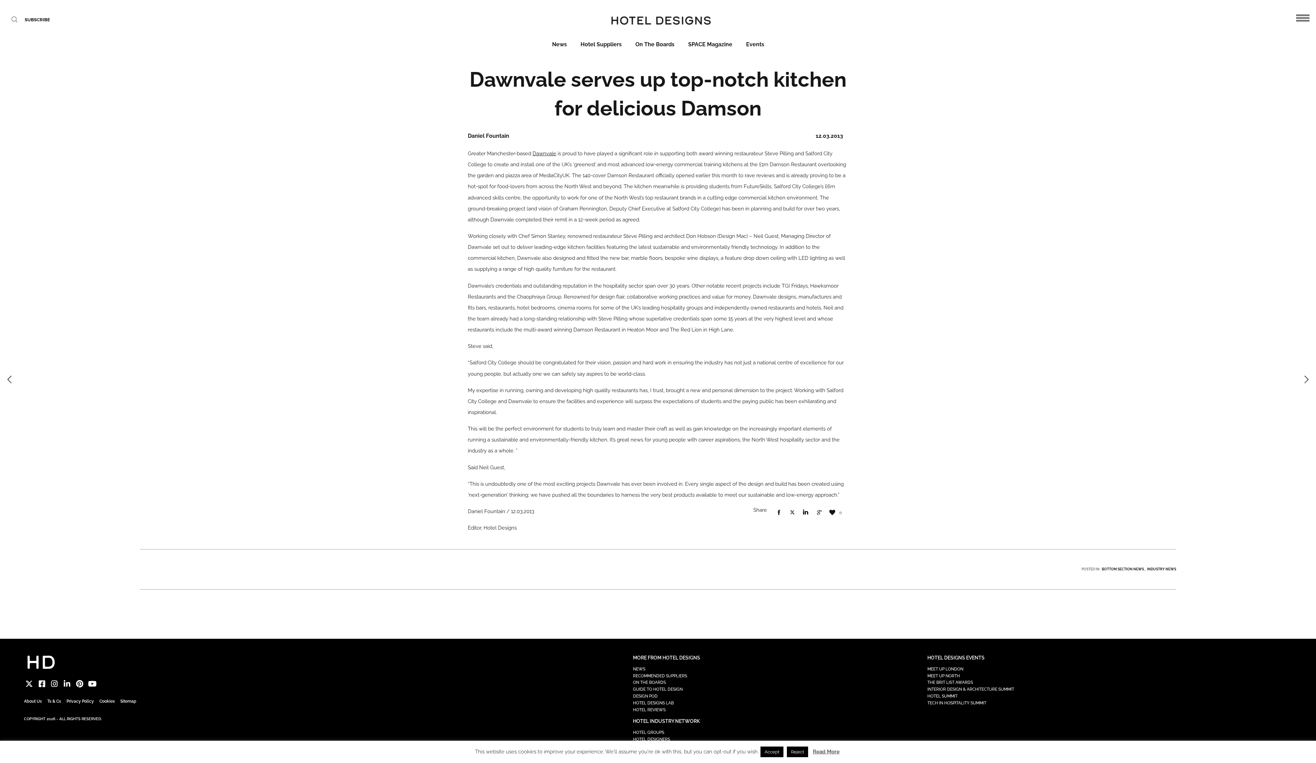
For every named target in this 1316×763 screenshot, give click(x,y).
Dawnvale (544, 153)
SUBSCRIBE (37, 19)
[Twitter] (29, 684)
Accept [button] (772, 751)
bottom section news (1123, 569)
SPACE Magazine (710, 44)
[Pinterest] (79, 684)
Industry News (1161, 569)
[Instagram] (54, 684)
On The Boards (654, 44)
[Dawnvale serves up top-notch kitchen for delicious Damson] (779, 513)
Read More (826, 752)
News (559, 44)
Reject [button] (797, 751)
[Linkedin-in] (67, 684)
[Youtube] (92, 684)
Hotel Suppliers (601, 44)
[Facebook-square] (42, 684)
